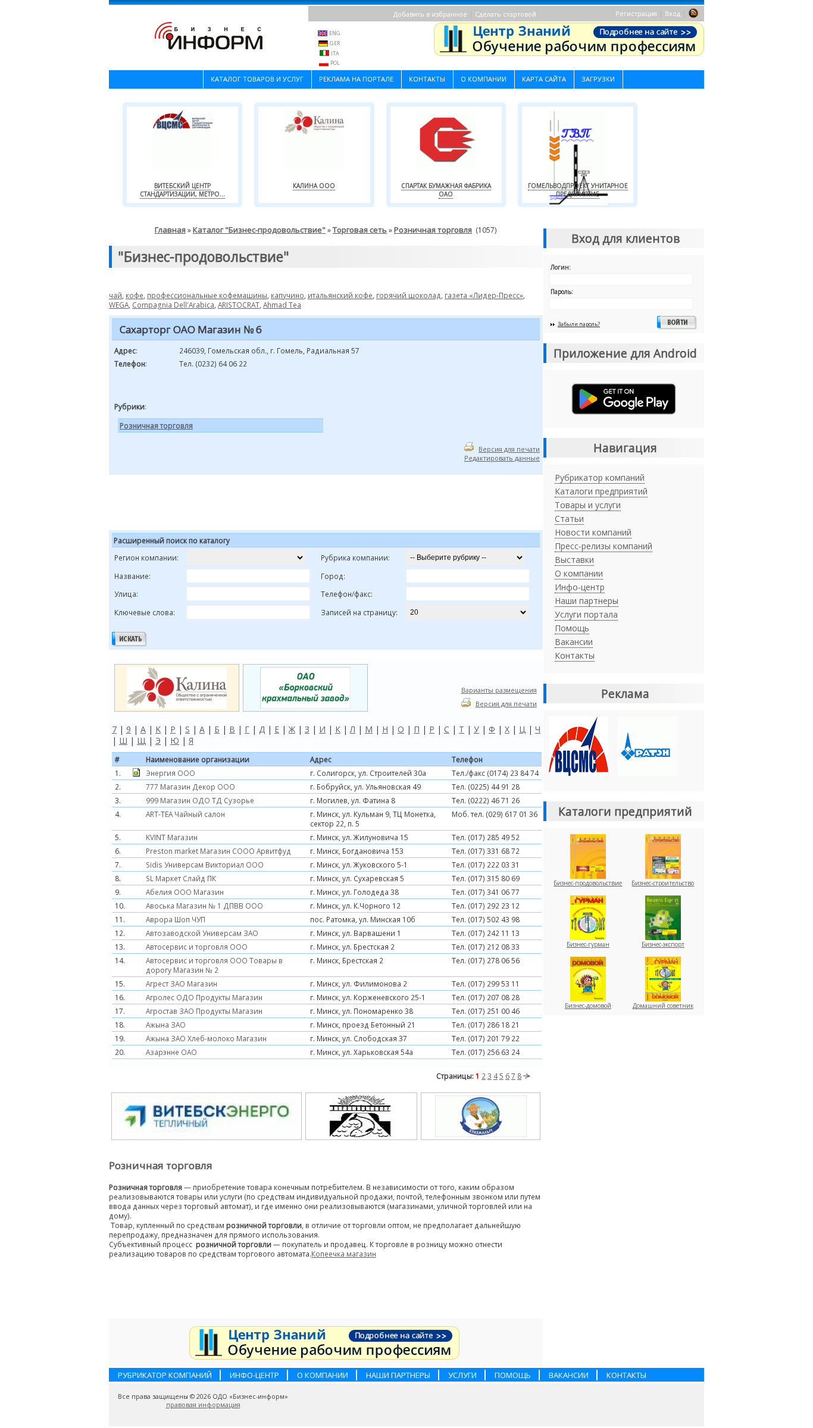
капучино (287, 295)
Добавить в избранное (430, 14)
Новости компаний (593, 532)
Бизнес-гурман (588, 944)
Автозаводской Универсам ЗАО (202, 933)
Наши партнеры (586, 600)
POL (335, 63)
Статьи (569, 518)
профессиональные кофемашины (207, 295)
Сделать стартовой (505, 14)
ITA (335, 53)
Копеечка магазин (343, 1253)
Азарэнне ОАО (171, 1052)
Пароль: (562, 291)
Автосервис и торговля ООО (197, 946)
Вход (672, 13)
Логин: (561, 267)
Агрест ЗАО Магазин (181, 983)
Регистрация (636, 13)
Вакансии (574, 641)
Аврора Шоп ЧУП (175, 919)
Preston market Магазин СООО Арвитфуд (218, 851)
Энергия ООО (170, 773)
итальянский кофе (340, 295)
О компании (483, 78)
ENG (334, 33)
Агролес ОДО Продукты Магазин (204, 997)
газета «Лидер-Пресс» (484, 295)
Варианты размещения (499, 689)
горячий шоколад (408, 295)
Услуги (462, 1375)
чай (115, 295)
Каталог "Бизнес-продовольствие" (259, 229)
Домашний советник (663, 1005)
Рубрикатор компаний (600, 477)
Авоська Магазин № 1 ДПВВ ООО (204, 905)
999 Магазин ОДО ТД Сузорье (200, 800)
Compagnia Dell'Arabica (173, 304)
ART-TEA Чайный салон (185, 814)
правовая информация (203, 1405)
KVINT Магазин (172, 837)
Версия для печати (509, 448)
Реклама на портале (356, 78)
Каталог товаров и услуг (257, 78)
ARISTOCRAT (238, 304)
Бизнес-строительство (662, 883)
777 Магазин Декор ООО (190, 786)
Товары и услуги (588, 505)
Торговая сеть (360, 229)
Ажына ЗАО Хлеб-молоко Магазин (206, 1038)
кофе (134, 295)
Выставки (574, 559)
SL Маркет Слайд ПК (181, 878)
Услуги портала (586, 614)
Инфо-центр (580, 587)
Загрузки (598, 78)
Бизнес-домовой (588, 1005)
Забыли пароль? (579, 324)
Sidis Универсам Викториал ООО (205, 864)
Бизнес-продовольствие (588, 883)
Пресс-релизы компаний (603, 546)
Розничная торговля (433, 229)
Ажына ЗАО (166, 1024)
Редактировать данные (502, 457)
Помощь (572, 628)
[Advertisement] (257, 504)
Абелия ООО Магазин (185, 892)
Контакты (427, 78)
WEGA (119, 304)
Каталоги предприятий (601, 491)
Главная (170, 229)
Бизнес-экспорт (663, 944)
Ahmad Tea (282, 304)
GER (335, 43)
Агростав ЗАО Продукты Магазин (204, 1011)
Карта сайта (544, 78)
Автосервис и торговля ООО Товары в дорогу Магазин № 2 (214, 965)
